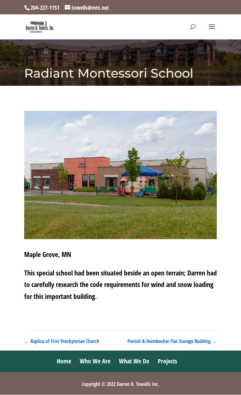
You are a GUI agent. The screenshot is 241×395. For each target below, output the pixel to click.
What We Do (134, 361)
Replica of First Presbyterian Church (61, 341)
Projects (167, 361)
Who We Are (95, 361)
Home (64, 361)
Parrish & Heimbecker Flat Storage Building (172, 341)
